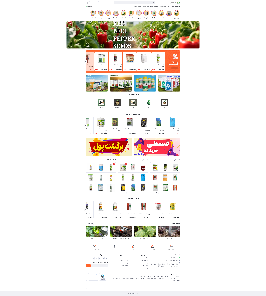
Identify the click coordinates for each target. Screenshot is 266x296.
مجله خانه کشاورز (144, 260)
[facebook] (106, 258)
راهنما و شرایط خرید (124, 258)
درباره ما (146, 268)
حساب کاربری (145, 258)
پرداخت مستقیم (124, 263)
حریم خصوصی (125, 265)
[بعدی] (85, 13)
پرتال (129, 293)
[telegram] (96, 258)
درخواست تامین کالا (124, 260)
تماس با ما (145, 265)
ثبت (88, 266)
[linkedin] (93, 258)
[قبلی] (180, 13)
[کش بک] (109, 147)
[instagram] (103, 258)
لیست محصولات (144, 263)
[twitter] (99, 258)
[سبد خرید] (87, 2)
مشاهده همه (174, 68)
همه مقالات (90, 223)
